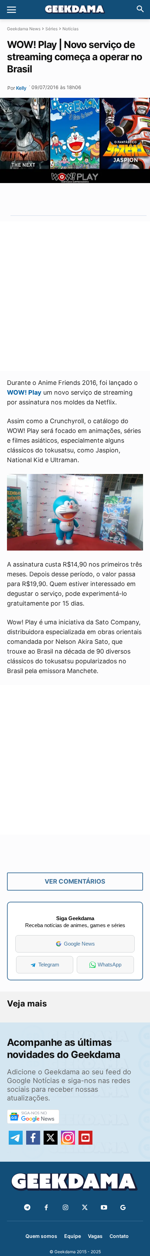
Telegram (48, 964)
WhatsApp (109, 964)
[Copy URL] (106, 199)
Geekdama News (23, 28)
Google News (79, 944)
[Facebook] (46, 1208)
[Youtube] (104, 1208)
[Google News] (123, 1208)
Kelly (21, 88)
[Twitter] (84, 1208)
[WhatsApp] (74, 199)
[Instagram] (65, 1208)
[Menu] (11, 10)
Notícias (70, 28)
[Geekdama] (75, 10)
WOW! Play (24, 392)
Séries (51, 28)
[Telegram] (90, 199)
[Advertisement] (75, 296)
